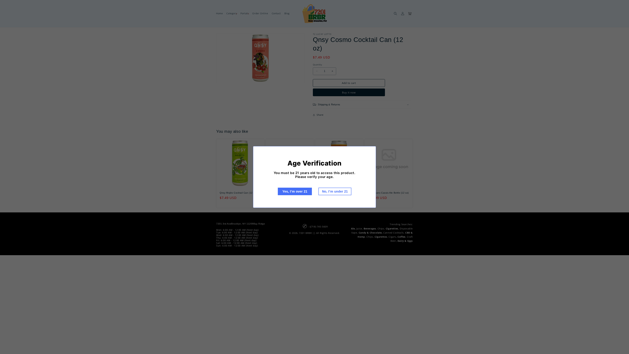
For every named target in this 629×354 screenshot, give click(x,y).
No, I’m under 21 (335, 191)
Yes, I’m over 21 (294, 191)
